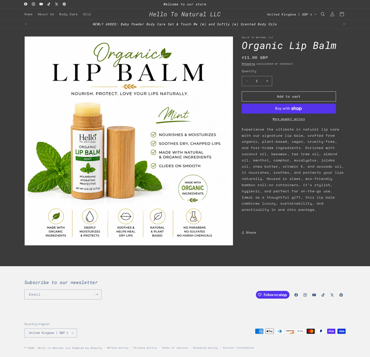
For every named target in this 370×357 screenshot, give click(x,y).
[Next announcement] (344, 24)
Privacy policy (145, 347)
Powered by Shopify (87, 348)
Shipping (248, 63)
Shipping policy (205, 347)
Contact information (238, 347)
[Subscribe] (96, 294)
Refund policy (117, 347)
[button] (323, 14)
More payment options (289, 119)
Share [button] (251, 232)
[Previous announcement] (26, 24)
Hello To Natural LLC (54, 348)
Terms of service (175, 347)
